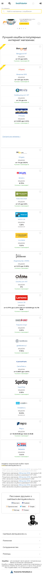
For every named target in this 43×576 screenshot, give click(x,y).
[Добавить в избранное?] (40, 46)
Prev (4, 23)
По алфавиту (6, 8)
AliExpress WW (24, 469)
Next (38, 23)
